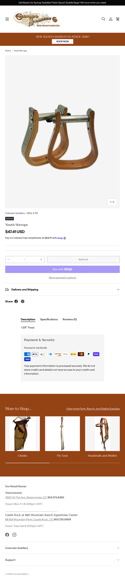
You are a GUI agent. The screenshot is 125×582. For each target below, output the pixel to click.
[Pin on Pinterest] (22, 301)
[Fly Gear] (62, 433)
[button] (117, 19)
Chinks (22, 455)
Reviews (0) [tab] (70, 319)
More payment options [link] (62, 277)
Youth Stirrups (20, 50)
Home (8, 50)
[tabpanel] (62, 327)
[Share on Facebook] (16, 301)
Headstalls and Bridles (102, 455)
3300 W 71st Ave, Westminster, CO (26, 497)
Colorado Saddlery (15, 213)
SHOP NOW (62, 41)
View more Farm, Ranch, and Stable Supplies (93, 408)
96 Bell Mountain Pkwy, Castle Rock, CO (29, 519)
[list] (62, 131)
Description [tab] (28, 319)
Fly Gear (62, 455)
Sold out (83, 259)
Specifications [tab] (49, 319)
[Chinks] (22, 433)
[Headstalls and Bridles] (102, 433)
